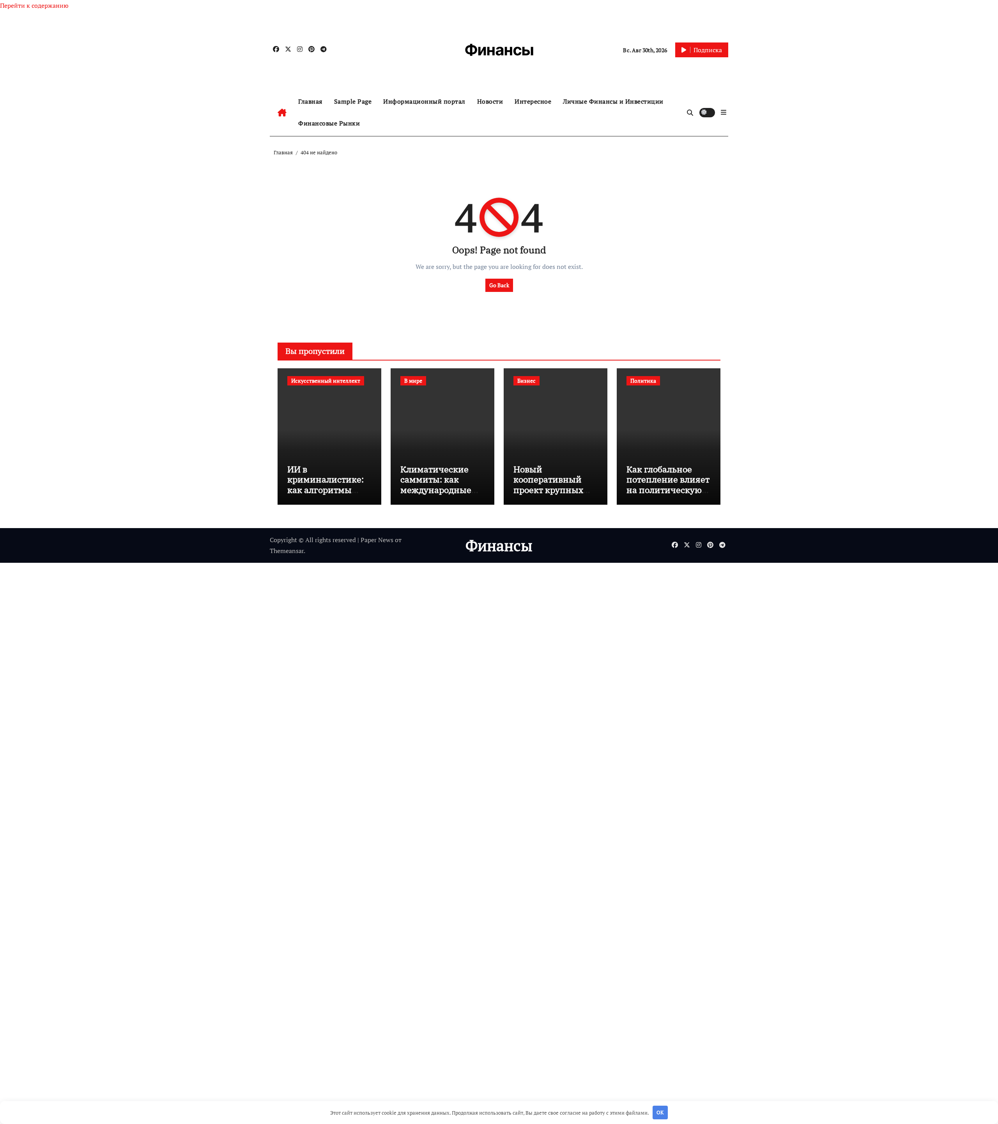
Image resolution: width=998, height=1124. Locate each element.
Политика (643, 380)
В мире (413, 380)
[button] (723, 112)
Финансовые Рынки (329, 123)
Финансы (499, 49)
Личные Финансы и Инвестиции (613, 101)
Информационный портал (424, 101)
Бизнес (526, 380)
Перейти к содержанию (34, 5)
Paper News (377, 539)
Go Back (499, 285)
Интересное (533, 101)
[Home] (282, 113)
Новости (490, 101)
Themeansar (287, 550)
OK (660, 1112)
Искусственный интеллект (325, 380)
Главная (310, 101)
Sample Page (353, 101)
